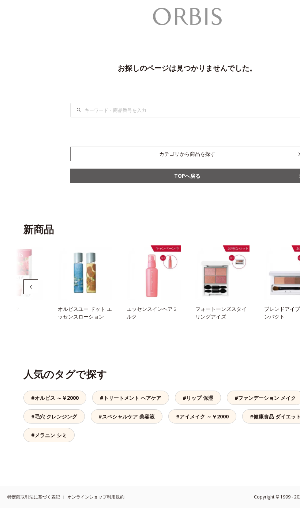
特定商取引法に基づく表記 (33, 497)
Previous (30, 286)
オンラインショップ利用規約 (95, 497)
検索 (83, 110)
